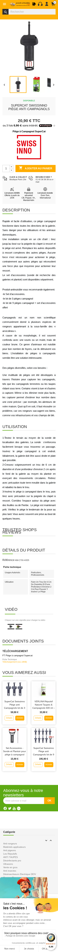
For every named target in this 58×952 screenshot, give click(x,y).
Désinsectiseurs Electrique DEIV (19, 874)
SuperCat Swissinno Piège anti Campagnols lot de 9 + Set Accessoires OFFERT (43, 754)
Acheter (19, 718)
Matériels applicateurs (14, 847)
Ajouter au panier (35, 168)
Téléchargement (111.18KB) (14, 662)
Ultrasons (8, 864)
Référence (8, 560)
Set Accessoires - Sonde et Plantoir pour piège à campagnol (14, 751)
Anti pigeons (9, 850)
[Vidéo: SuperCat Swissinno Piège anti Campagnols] (11, 626)
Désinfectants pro (12, 860)
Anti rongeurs (10, 843)
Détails (9, 718)
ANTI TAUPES (10, 857)
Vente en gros (10, 867)
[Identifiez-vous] (47, 5)
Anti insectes (9, 870)
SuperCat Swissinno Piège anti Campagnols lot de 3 (14, 704)
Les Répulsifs (10, 853)
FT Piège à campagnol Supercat (17, 655)
